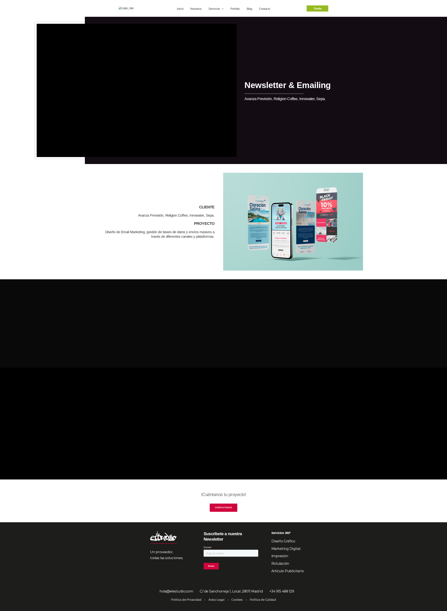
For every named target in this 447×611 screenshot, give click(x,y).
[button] (222, 9)
